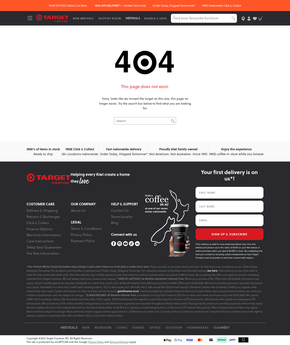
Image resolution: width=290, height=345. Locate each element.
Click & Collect (38, 222)
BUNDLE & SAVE (155, 18)
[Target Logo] (52, 18)
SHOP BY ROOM (109, 18)
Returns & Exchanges (43, 216)
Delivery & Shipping (42, 210)
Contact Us (120, 210)
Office (155, 327)
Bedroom (103, 327)
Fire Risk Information (43, 253)
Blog (114, 222)
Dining (138, 327)
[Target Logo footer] (49, 178)
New (86, 327)
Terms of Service (119, 342)
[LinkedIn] (137, 243)
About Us (78, 210)
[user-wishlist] (255, 18)
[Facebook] (113, 243)
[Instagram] (119, 243)
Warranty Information (44, 235)
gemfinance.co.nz (128, 291)
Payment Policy (83, 241)
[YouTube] (125, 243)
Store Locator (122, 216)
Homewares (198, 327)
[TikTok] (131, 243)
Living (122, 327)
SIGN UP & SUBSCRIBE (229, 234)
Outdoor (174, 327)
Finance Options (39, 229)
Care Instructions (40, 241)
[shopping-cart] (261, 18)
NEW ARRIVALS (83, 18)
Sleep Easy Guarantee (44, 247)
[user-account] (249, 18)
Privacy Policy (81, 234)
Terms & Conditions (86, 228)
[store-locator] (243, 18)
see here (212, 271)
